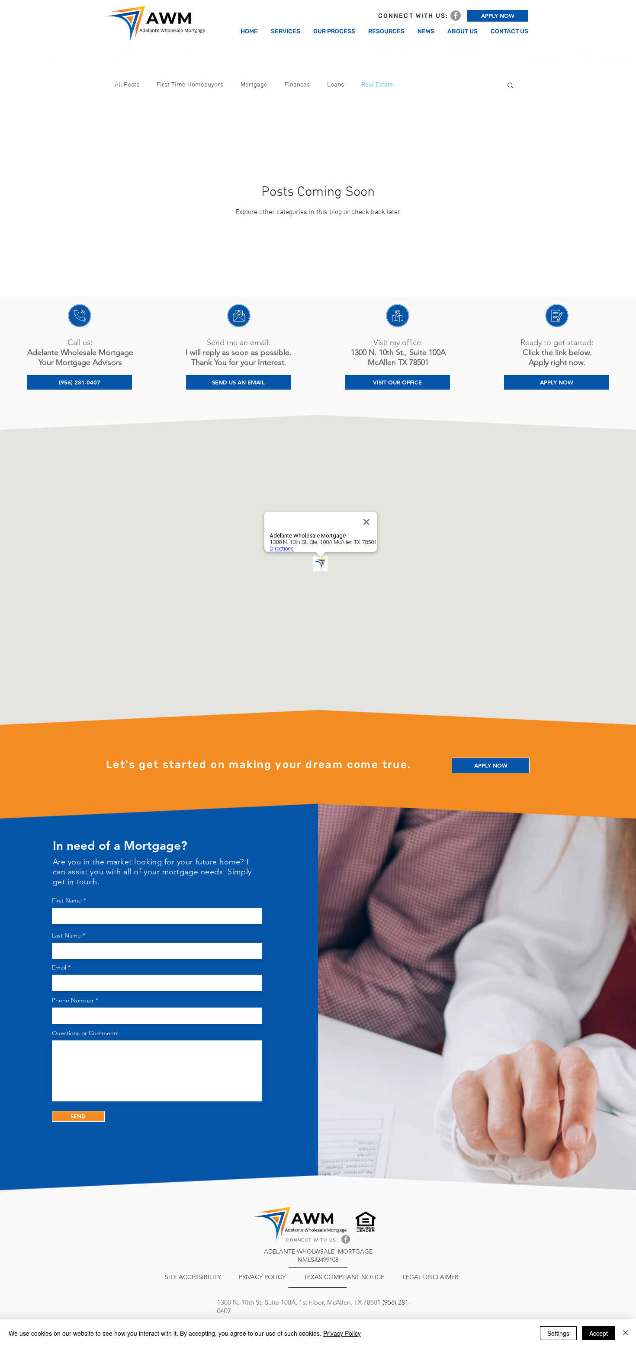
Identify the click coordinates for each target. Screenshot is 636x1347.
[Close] (625, 1333)
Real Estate (377, 85)
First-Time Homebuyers (190, 85)
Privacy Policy (342, 1333)
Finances (297, 85)
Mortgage (254, 85)
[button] (510, 85)
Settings (558, 1333)
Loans (335, 85)
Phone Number (73, 1000)
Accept (598, 1333)
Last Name (66, 935)
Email (59, 967)
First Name (67, 900)
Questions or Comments (85, 1033)
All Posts (127, 85)
